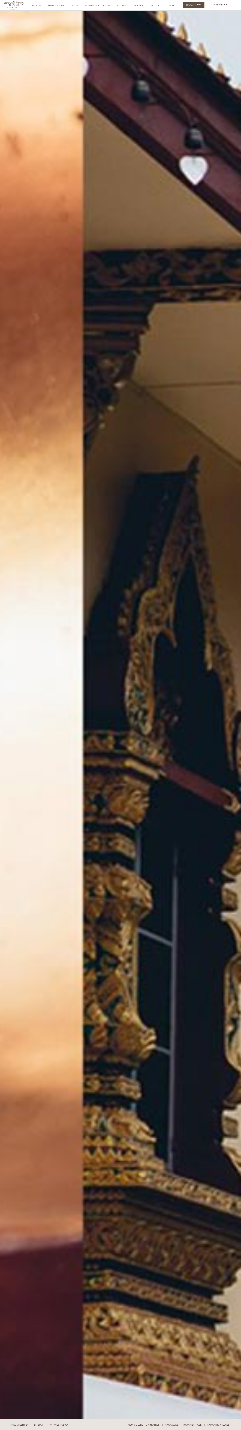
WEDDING (121, 5)
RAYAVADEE (171, 1424)
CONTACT (172, 5)
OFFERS (74, 5)
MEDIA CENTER (20, 1424)
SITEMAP (39, 1424)
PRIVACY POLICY (59, 1424)
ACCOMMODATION (56, 5)
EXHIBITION (138, 5)
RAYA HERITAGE (192, 1424)
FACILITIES (156, 5)
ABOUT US (36, 5)
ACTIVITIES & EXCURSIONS (97, 5)
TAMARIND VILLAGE (218, 1424)
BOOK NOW (193, 5)
